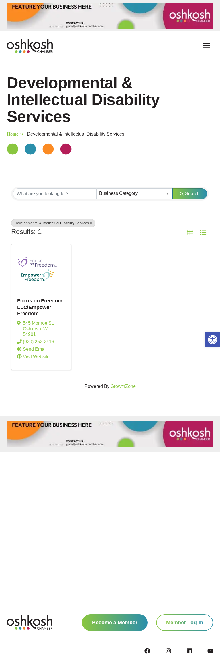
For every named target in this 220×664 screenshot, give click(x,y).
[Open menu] (206, 46)
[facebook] (154, 651)
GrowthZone (123, 386)
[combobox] (135, 193)
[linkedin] (196, 651)
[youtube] (210, 651)
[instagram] (176, 651)
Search (192, 193)
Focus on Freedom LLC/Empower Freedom (39, 307)
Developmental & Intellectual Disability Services (52, 223)
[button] (212, 339)
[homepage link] (29, 622)
